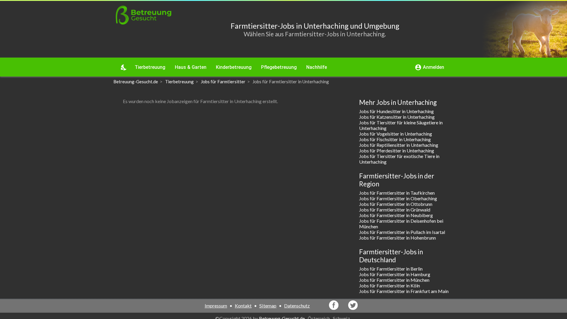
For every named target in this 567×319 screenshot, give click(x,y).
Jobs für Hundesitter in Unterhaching (396, 111)
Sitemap (267, 305)
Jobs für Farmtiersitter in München (394, 280)
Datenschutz (297, 305)
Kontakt (243, 305)
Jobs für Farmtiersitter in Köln (389, 285)
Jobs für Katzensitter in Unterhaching (397, 117)
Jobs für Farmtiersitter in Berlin (391, 268)
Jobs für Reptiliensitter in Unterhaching (398, 145)
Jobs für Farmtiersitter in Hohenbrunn (397, 237)
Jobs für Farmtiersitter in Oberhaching (398, 198)
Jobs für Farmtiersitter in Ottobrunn (395, 204)
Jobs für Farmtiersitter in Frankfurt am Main (404, 291)
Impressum (216, 305)
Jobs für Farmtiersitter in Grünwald (394, 209)
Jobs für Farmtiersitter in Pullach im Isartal (402, 232)
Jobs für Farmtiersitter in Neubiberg (396, 215)
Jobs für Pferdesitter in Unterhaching (396, 150)
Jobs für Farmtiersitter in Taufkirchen (397, 193)
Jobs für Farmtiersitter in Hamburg (394, 274)
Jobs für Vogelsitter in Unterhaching (395, 133)
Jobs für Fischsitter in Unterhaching (395, 139)
